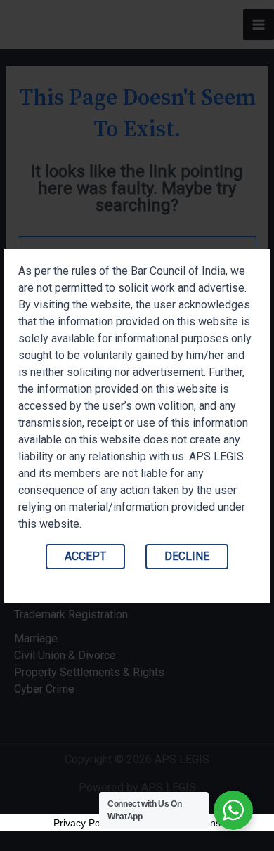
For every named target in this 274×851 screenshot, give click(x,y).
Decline (186, 556)
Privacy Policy (84, 823)
